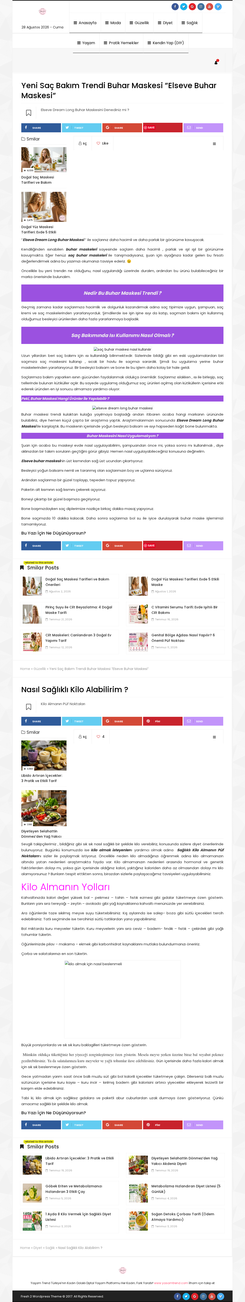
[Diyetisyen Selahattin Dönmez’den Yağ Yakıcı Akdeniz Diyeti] (138, 1165)
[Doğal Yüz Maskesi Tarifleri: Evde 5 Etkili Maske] (138, 586)
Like (104, 143)
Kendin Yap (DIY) (168, 43)
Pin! (157, 721)
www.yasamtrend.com (171, 1283)
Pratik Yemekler (123, 43)
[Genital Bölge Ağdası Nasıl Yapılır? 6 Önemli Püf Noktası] (138, 641)
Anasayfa (87, 23)
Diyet (167, 23)
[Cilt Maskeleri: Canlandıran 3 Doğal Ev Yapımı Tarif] (32, 641)
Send (199, 128)
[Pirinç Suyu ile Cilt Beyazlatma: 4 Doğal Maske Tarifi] (32, 613)
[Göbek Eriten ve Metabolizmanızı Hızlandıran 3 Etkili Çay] (32, 1192)
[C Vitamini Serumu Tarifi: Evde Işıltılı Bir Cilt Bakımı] (138, 613)
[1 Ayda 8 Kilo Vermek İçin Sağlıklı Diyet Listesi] (32, 1220)
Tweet (79, 128)
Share (36, 128)
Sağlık (192, 23)
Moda (115, 23)
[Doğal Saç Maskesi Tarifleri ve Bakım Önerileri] (32, 586)
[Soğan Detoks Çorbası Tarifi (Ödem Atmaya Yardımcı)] (138, 1220)
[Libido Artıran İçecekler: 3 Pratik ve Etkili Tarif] (32, 1165)
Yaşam (88, 43)
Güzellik (141, 23)
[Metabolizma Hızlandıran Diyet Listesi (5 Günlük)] (138, 1192)
